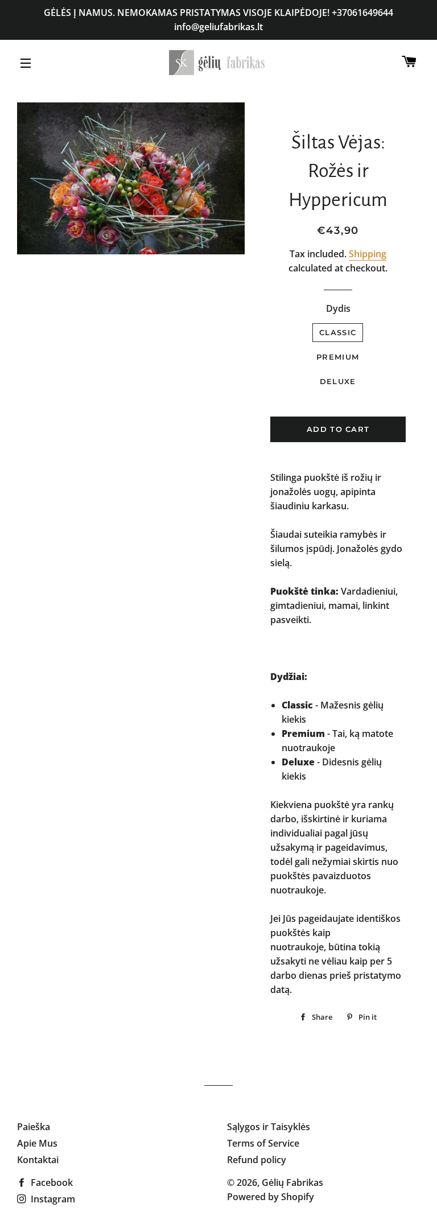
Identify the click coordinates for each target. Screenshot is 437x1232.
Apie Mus (37, 1143)
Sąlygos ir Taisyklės (268, 1126)
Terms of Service (263, 1143)
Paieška (33, 1126)
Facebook (50, 1182)
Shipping (367, 254)
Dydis (338, 308)
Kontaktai (38, 1159)
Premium (337, 356)
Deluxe (338, 381)
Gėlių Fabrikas (292, 1182)
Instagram (51, 1199)
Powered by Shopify (270, 1196)
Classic (337, 332)
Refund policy (256, 1159)
